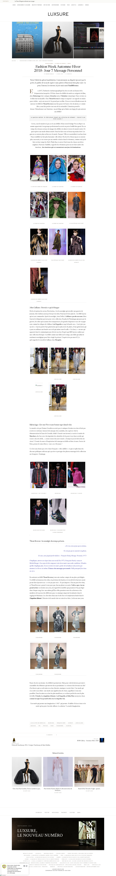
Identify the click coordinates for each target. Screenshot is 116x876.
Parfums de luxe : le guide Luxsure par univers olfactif (77, 861)
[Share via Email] (69, 735)
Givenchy (70, 723)
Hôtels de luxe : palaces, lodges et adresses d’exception (30, 864)
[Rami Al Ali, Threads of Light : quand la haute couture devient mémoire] (89, 772)
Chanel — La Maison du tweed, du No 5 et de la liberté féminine (42, 859)
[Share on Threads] (66, 735)
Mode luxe (86, 864)
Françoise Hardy (61, 723)
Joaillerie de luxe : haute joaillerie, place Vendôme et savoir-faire (78, 863)
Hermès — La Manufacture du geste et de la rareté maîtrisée (73, 857)
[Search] (103, 5)
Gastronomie (55, 5)
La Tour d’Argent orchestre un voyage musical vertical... (29, 1)
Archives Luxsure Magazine (65, 866)
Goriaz (87, 5)
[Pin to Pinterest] (62, 735)
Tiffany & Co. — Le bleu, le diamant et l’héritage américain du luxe (41, 861)
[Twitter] (54, 19)
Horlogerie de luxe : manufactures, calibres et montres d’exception (38, 863)
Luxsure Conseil (60, 853)
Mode (14, 5)
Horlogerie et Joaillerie (23, 5)
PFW (39, 725)
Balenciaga (51, 723)
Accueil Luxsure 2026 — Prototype (38, 866)
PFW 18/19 (45, 725)
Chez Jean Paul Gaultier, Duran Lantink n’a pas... (27, 789)
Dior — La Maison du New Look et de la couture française (76, 855)
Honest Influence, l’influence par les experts (80, 853)
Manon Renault (50, 74)
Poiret (52, 725)
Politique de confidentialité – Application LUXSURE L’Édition (65, 864)
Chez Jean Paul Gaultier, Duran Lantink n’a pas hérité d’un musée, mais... (57, 51)
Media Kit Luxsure (28, 853)
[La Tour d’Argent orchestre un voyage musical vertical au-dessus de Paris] (27, 40)
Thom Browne (59, 725)
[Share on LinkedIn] (63, 735)
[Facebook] (52, 19)
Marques (52, 866)
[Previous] (11, 1)
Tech (68, 5)
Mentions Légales (48, 853)
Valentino (68, 725)
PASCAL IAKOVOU (20, 55)
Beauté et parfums (37, 5)
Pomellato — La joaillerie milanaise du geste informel (76, 859)
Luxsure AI (80, 5)
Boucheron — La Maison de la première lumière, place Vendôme (41, 855)
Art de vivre (46, 5)
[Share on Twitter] (60, 735)
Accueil (14, 60)
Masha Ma (33, 725)
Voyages (63, 5)
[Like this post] (57, 735)
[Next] (13, 1)
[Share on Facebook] (59, 735)
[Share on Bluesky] (68, 735)
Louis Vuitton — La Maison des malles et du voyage (40, 857)
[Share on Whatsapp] (65, 735)
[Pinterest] (59, 19)
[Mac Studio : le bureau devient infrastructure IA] (89, 40)
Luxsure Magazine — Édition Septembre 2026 (88, 866)
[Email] (63, 19)
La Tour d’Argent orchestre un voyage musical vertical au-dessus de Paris (27, 51)
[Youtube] (61, 19)
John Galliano (79, 723)
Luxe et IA (73, 5)
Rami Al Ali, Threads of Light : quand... (89, 789)
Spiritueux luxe (96, 864)
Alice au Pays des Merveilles (38, 723)
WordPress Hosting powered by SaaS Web (58, 870)
